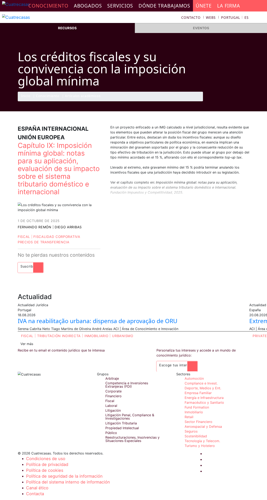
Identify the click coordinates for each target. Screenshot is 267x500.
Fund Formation (197, 407)
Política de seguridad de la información (64, 476)
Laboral (111, 405)
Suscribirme (30, 266)
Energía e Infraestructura (204, 397)
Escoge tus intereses (177, 365)
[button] (234, 17)
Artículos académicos (83, 96)
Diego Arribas (68, 227)
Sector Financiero (198, 421)
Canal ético (37, 487)
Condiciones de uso (45, 458)
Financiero (113, 396)
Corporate (113, 391)
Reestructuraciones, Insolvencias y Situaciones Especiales (132, 439)
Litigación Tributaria (121, 423)
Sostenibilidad (196, 436)
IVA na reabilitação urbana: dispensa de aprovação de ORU (97, 321)
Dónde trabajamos (164, 5)
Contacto (190, 17)
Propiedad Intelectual (122, 428)
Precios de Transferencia (43, 242)
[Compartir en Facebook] (220, 101)
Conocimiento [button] (48, 5)
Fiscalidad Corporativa (56, 237)
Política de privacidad (47, 464)
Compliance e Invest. (201, 383)
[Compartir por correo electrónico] (244, 101)
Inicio (25, 96)
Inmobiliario (96, 336)
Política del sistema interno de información (68, 482)
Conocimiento (47, 96)
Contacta (35, 493)
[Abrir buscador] (262, 18)
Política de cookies (44, 470)
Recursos (67, 28)
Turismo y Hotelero (200, 445)
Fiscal (24, 237)
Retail (189, 417)
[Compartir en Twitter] (228, 101)
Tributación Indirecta (59, 336)
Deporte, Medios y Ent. (203, 388)
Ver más (26, 344)
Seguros (191, 431)
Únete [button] (204, 5)
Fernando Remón (34, 227)
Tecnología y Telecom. (202, 441)
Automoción (194, 378)
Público (111, 432)
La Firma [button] (228, 5)
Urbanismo (122, 336)
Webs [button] (211, 17)
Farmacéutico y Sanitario (204, 402)
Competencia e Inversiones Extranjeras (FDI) (126, 384)
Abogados (88, 5)
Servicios (120, 5)
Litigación (113, 410)
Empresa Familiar (198, 393)
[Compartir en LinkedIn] (236, 101)
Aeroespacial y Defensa (203, 426)
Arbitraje (112, 378)
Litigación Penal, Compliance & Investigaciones (129, 416)
